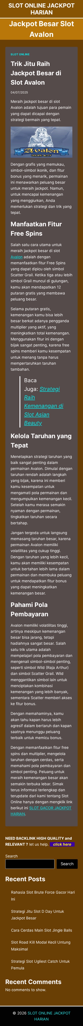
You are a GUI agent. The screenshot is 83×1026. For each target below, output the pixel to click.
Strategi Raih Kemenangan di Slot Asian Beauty (43, 406)
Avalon (17, 257)
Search (11, 856)
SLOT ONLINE (20, 54)
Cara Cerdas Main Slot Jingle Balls (41, 930)
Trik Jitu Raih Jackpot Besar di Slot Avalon (36, 73)
